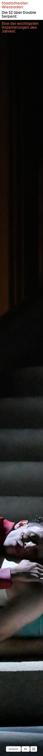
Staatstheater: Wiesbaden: (15, 5)
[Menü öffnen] (33, 749)
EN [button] (25, 749)
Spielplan (13, 749)
